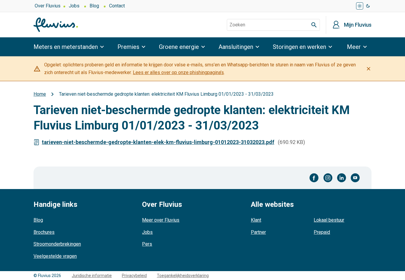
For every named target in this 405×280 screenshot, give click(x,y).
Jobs (74, 6)
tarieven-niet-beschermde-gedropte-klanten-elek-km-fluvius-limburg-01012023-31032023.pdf (158, 142)
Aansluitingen (236, 46)
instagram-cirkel (327, 177)
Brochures (44, 232)
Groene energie (179, 46)
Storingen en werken (299, 46)
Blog (94, 6)
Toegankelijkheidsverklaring (183, 275)
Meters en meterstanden (66, 46)
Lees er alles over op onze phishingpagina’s (178, 72)
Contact (117, 6)
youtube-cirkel (355, 177)
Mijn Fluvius (357, 25)
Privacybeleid (134, 275)
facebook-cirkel (314, 177)
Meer (354, 46)
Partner (258, 232)
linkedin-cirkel (341, 177)
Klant (256, 220)
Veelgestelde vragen (55, 256)
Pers (147, 244)
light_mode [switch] (359, 6)
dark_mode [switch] (368, 6)
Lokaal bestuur (329, 220)
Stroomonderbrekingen (57, 244)
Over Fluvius (47, 6)
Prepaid (322, 232)
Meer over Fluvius (160, 220)
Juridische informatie (92, 275)
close (368, 69)
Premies (128, 46)
